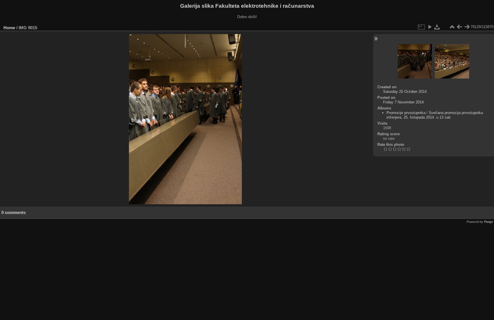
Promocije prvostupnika (406, 113)
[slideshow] (429, 27)
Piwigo (488, 221)
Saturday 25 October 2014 (405, 91)
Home (9, 27)
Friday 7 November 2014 (403, 102)
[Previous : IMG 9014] (459, 27)
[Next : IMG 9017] (467, 27)
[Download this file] (437, 27)
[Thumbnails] (452, 27)
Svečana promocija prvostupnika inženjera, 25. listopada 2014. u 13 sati (435, 115)
